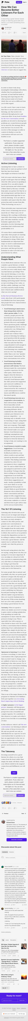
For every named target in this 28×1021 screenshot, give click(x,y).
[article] (14, 950)
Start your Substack (10, 1013)
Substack (6, 1017)
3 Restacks (19, 802)
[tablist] (8, 852)
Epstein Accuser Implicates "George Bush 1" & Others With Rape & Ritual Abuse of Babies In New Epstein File (10, 961)
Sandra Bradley (9, 908)
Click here (4, 70)
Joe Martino (11, 982)
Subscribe (19, 2)
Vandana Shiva (12, 953)
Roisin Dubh (8, 866)
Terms (18, 1008)
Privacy (14, 1008)
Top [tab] (3, 940)
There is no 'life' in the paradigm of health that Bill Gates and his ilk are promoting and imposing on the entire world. (9, 951)
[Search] (25, 940)
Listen (24, 28)
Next (23, 813)
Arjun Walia (7, 968)
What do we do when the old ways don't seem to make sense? (10, 979)
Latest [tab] (7, 940)
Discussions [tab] (13, 940)
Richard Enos (8, 27)
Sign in (24, 2)
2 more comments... (6, 932)
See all (4, 988)
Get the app (22, 1013)
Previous (6, 813)
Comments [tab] (5, 852)
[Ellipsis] (26, 866)
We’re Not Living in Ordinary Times (7, 975)
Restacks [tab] (11, 852)
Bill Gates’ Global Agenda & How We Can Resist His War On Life (10, 946)
